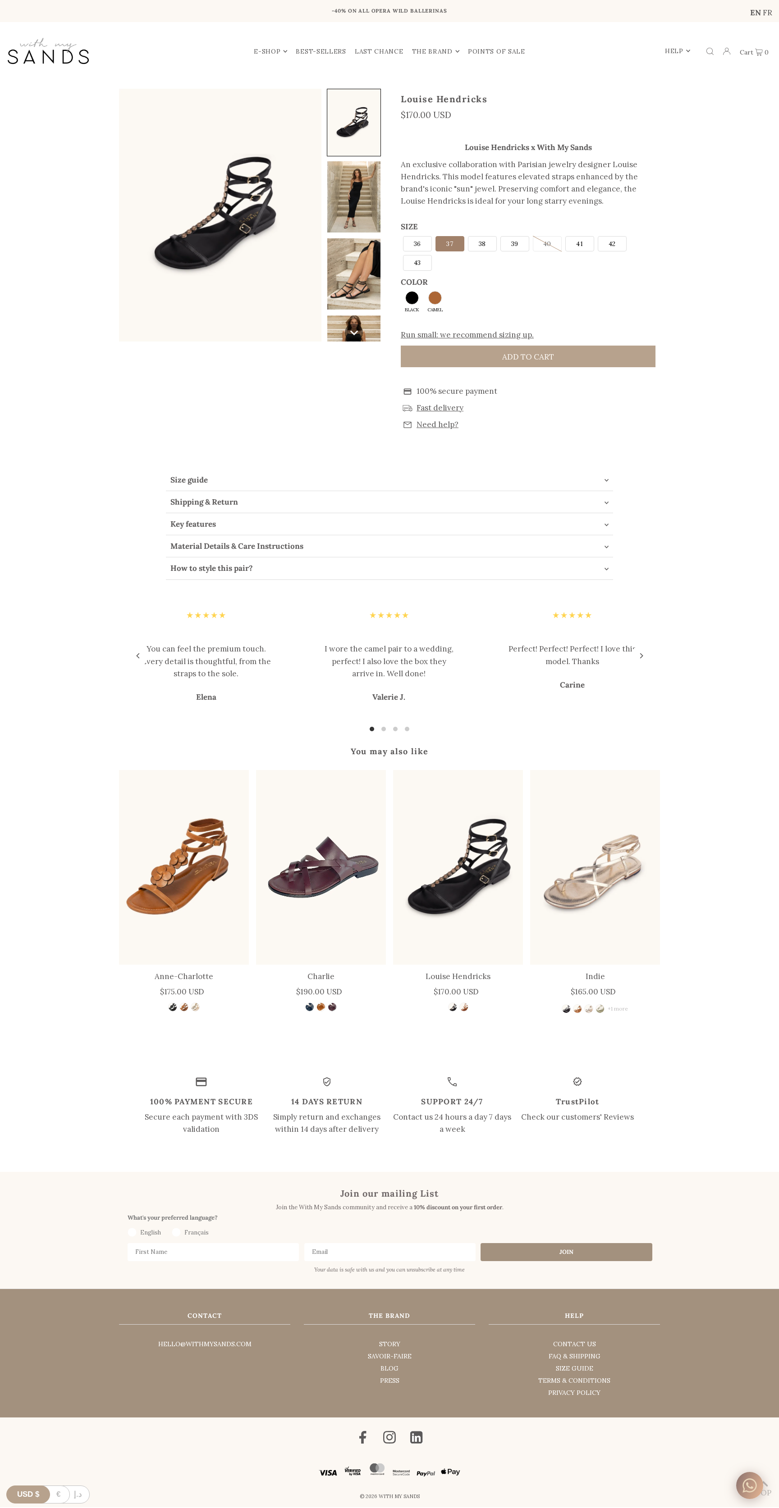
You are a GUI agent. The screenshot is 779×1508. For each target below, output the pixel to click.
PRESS (389, 1380)
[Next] (563, 13)
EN (755, 13)
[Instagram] (390, 1439)
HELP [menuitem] (674, 51)
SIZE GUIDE (574, 1368)
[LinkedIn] (416, 1439)
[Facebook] (363, 1439)
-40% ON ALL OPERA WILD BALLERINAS (389, 11)
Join (566, 1252)
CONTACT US (574, 1344)
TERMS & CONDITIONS (574, 1380)
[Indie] (595, 867)
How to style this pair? (211, 568)
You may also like (390, 751)
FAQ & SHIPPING (574, 1356)
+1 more (618, 1008)
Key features (193, 524)
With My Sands (399, 1496)
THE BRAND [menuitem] (432, 51)
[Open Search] (710, 50)
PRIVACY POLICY (574, 1393)
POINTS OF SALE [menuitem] (496, 51)
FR (767, 13)
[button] (354, 122)
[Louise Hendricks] (458, 867)
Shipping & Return (204, 502)
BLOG (389, 1368)
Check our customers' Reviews (577, 1117)
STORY (389, 1344)
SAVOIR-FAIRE (390, 1356)
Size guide (189, 480)
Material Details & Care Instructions (236, 546)
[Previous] (215, 13)
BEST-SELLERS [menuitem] (321, 51)
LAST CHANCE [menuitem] (379, 51)
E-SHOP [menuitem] (267, 51)
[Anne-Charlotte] (184, 867)
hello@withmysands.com (205, 1344)
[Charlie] (321, 867)
